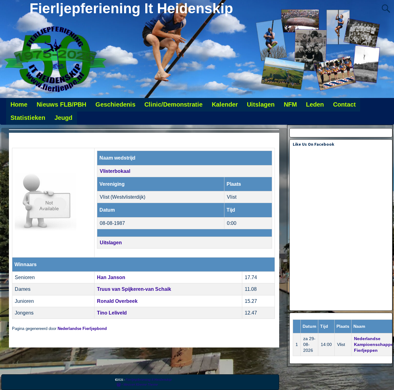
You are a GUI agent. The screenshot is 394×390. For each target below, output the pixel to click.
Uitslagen (261, 104)
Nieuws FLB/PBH (61, 104)
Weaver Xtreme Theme (140, 384)
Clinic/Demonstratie (173, 104)
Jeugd (63, 117)
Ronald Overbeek (117, 301)
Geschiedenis (115, 104)
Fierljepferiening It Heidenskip (131, 8)
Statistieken (27, 117)
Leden (315, 104)
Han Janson (111, 277)
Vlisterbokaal (115, 171)
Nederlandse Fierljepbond (82, 329)
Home (18, 104)
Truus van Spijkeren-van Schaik (134, 289)
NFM (290, 104)
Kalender (225, 104)
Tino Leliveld (112, 312)
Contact (344, 104)
